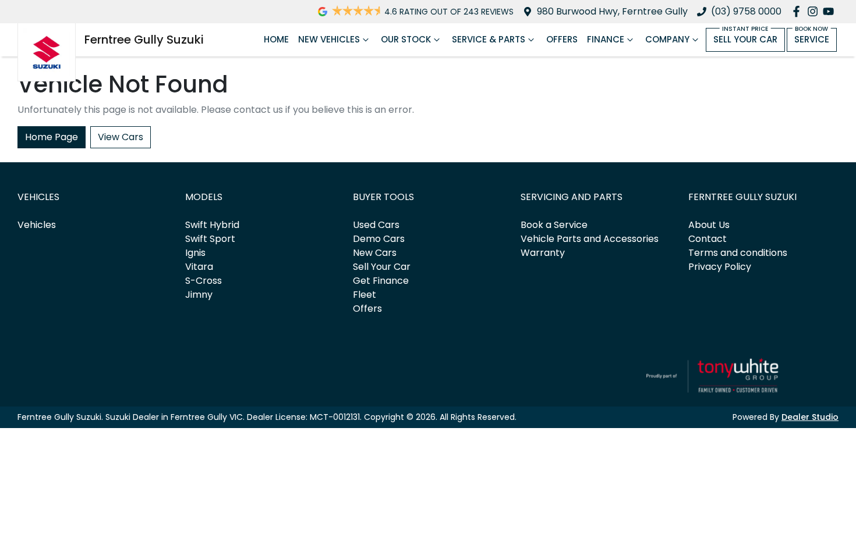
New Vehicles (329, 39)
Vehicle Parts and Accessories (590, 238)
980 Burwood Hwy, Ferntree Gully (612, 11)
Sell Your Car (745, 39)
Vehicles (36, 224)
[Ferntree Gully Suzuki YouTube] (831, 11)
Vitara (199, 266)
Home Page (51, 137)
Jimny (199, 294)
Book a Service (554, 224)
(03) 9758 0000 (746, 11)
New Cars (375, 252)
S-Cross (203, 280)
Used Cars (376, 224)
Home (276, 39)
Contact (707, 238)
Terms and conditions (737, 252)
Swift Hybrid (212, 224)
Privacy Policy (719, 266)
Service (811, 39)
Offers (562, 39)
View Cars (120, 137)
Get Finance (381, 280)
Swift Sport (210, 238)
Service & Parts (488, 39)
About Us (709, 224)
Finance (605, 39)
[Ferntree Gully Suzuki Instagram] (815, 11)
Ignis (195, 252)
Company (667, 39)
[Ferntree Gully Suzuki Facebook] (799, 11)
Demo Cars (379, 238)
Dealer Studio (810, 417)
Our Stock (406, 39)
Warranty (543, 252)
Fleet (364, 294)
